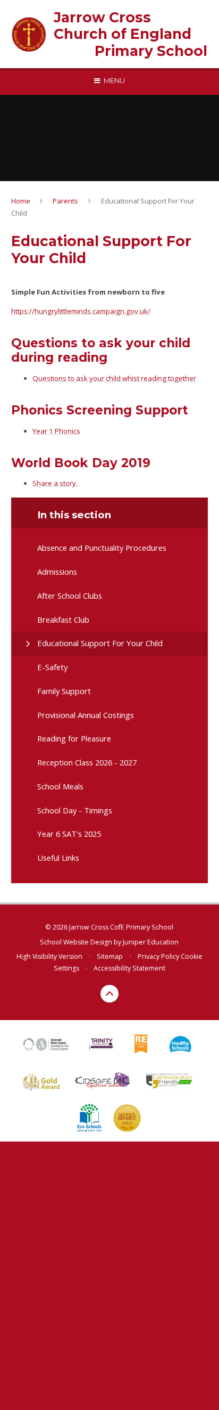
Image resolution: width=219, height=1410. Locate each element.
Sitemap (110, 956)
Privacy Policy (158, 956)
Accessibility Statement (129, 968)
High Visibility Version (49, 956)
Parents (65, 201)
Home (20, 201)
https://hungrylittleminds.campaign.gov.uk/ (80, 311)
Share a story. (55, 483)
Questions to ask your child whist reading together (114, 378)
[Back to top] (109, 994)
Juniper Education (151, 942)
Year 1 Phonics (56, 431)
